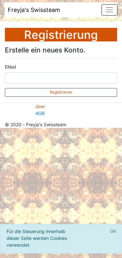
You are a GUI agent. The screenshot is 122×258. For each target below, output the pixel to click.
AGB (40, 113)
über (40, 106)
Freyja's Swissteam (34, 9)
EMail (10, 67)
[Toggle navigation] (109, 10)
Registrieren (61, 92)
